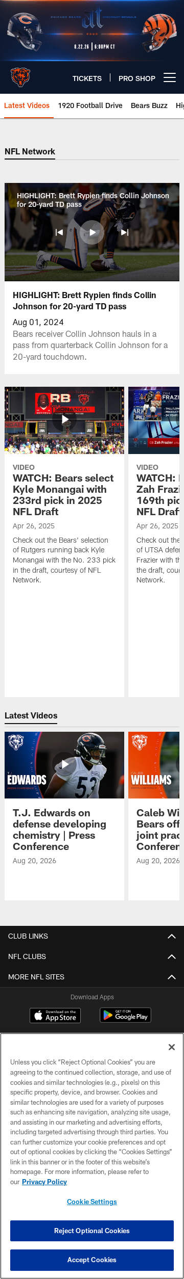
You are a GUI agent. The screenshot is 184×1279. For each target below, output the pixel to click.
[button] (59, 232)
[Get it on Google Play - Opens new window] (125, 1020)
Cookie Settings (92, 1201)
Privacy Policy (44, 1182)
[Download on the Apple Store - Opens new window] (55, 1016)
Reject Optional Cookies (92, 1231)
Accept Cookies (92, 1260)
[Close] (171, 1047)
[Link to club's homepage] (20, 73)
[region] (92, 1156)
